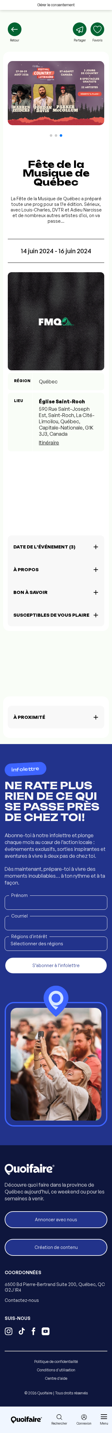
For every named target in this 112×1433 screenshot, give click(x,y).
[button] (51, 135)
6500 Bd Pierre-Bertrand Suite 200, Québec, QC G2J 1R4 (55, 1287)
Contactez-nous (22, 1300)
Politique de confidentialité (56, 1361)
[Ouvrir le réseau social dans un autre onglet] (8, 1332)
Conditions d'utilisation (56, 1370)
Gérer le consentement (56, 4)
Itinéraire (49, 442)
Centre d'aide (56, 1378)
